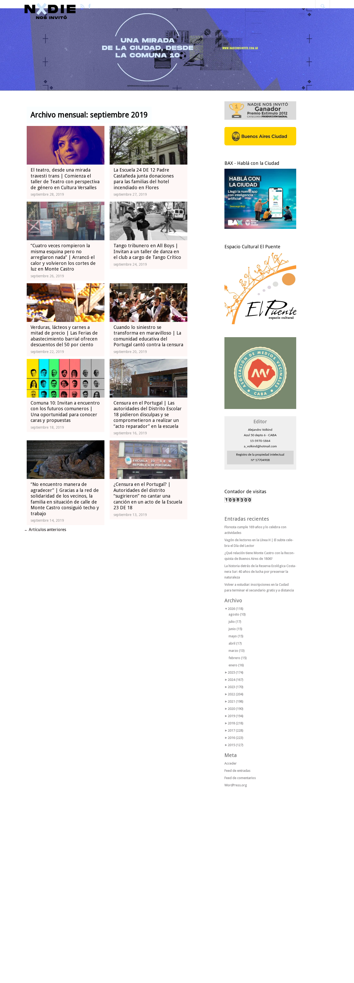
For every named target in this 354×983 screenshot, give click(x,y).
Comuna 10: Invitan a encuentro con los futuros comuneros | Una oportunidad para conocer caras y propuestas (65, 411)
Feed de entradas (237, 771)
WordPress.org (235, 785)
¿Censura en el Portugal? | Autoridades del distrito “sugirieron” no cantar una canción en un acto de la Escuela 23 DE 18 (148, 496)
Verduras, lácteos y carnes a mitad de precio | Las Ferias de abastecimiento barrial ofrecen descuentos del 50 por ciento (64, 336)
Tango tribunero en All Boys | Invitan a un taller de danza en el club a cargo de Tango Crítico (147, 251)
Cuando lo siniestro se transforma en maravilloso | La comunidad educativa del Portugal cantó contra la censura (148, 336)
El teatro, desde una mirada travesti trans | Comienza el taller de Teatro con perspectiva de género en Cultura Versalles (65, 178)
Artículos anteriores (45, 529)
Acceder (230, 763)
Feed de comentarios (240, 778)
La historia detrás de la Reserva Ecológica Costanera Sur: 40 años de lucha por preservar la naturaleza (260, 571)
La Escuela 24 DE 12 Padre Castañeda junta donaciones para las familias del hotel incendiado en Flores (144, 178)
